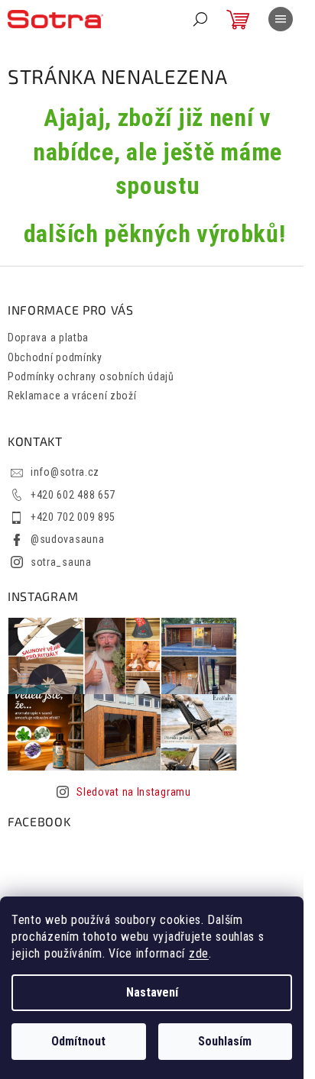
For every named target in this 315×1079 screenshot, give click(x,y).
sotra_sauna (61, 562)
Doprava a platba (48, 337)
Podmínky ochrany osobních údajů (91, 376)
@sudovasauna (67, 539)
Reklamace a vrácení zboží (72, 395)
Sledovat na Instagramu (133, 792)
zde (199, 953)
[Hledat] (200, 19)
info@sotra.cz (65, 472)
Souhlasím (225, 1041)
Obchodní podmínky (55, 357)
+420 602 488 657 (73, 495)
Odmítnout (78, 1041)
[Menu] (280, 19)
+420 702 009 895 (73, 517)
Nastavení (152, 992)
